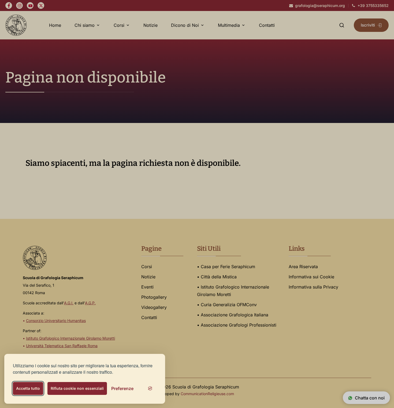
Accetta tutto (28, 388)
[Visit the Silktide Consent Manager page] (150, 388)
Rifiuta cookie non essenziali (77, 388)
